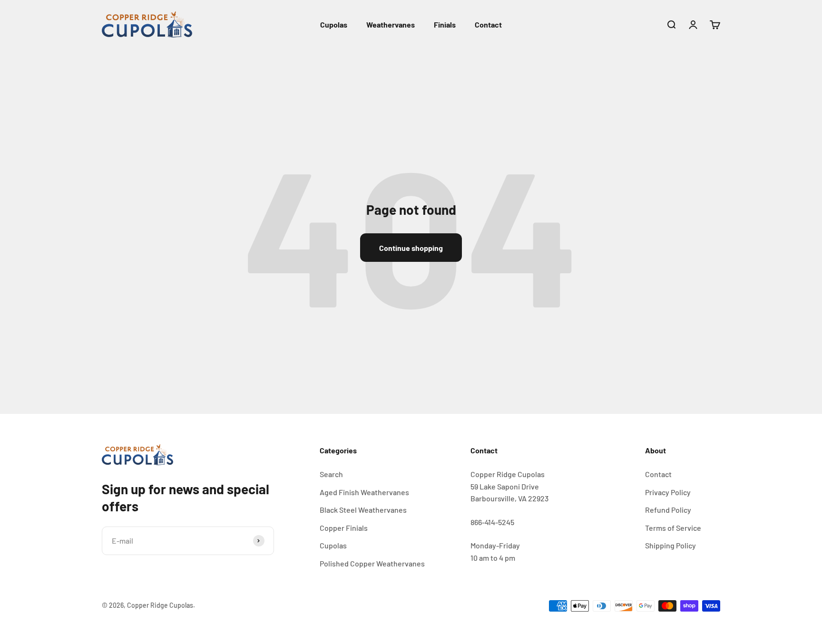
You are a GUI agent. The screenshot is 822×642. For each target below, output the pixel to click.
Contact (488, 24)
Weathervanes (390, 24)
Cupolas (333, 24)
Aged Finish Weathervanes (364, 492)
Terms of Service (673, 527)
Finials (445, 24)
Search (331, 474)
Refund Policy (668, 509)
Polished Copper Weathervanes (372, 563)
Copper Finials (344, 527)
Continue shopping (411, 247)
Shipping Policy (670, 545)
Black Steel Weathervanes (363, 509)
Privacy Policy (668, 492)
